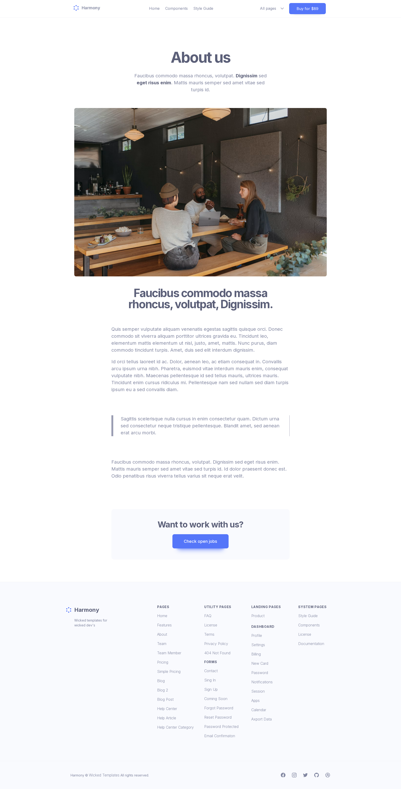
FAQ (207, 615)
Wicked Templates (104, 775)
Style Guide (203, 8)
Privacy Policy (216, 643)
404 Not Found (217, 653)
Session (258, 691)
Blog (161, 680)
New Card (259, 663)
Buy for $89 (307, 8)
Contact (211, 670)
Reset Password (218, 717)
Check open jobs (200, 541)
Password (259, 672)
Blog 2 (162, 690)
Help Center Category (175, 727)
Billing (256, 654)
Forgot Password (218, 708)
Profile (256, 635)
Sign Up (211, 689)
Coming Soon (215, 698)
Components (176, 8)
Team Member (169, 653)
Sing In (210, 680)
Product (258, 615)
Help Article (166, 718)
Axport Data (261, 719)
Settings (258, 644)
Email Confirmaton (219, 735)
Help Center (167, 708)
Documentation (311, 643)
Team (161, 643)
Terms (209, 634)
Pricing (162, 662)
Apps (255, 700)
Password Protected (221, 726)
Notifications (262, 682)
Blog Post (165, 699)
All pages (268, 8)
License (210, 625)
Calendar (258, 709)
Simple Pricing (169, 671)
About (162, 634)
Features (164, 625)
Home (154, 8)
